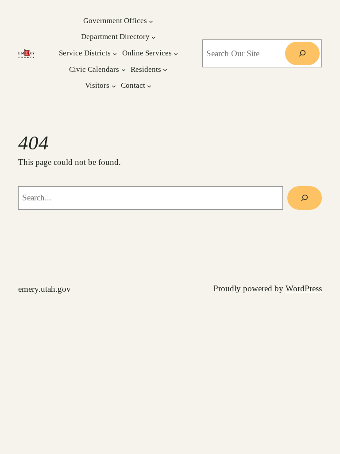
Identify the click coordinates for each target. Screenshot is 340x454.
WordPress (304, 288)
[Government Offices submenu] (151, 21)
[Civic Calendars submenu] (123, 69)
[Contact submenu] (149, 86)
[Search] (302, 53)
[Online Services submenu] (176, 53)
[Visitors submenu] (114, 86)
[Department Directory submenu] (153, 37)
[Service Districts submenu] (114, 53)
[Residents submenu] (165, 69)
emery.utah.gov (44, 289)
